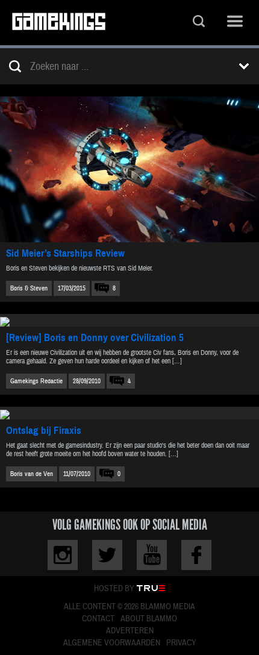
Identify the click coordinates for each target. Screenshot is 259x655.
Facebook (196, 555)
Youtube (152, 555)
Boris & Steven (29, 288)
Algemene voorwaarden (111, 643)
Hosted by (114, 588)
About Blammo (148, 618)
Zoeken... (199, 22)
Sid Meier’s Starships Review (65, 253)
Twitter (107, 555)
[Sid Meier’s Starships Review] (129, 169)
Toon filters (244, 66)
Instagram (63, 555)
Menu (235, 22)
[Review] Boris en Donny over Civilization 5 (95, 337)
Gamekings (58, 22)
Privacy (181, 643)
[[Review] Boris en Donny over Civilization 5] (129, 320)
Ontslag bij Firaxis (43, 430)
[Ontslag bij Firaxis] (129, 413)
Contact (98, 618)
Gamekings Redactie (36, 381)
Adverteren (130, 630)
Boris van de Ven (31, 473)
